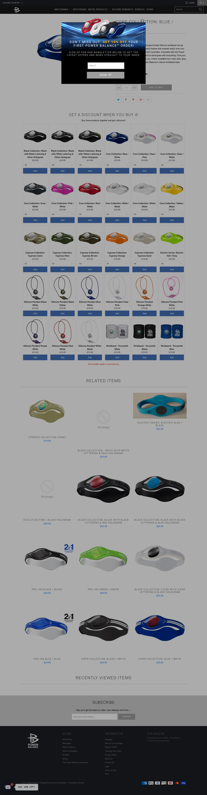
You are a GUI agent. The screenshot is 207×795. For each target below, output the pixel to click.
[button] (142, 20)
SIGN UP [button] (106, 75)
